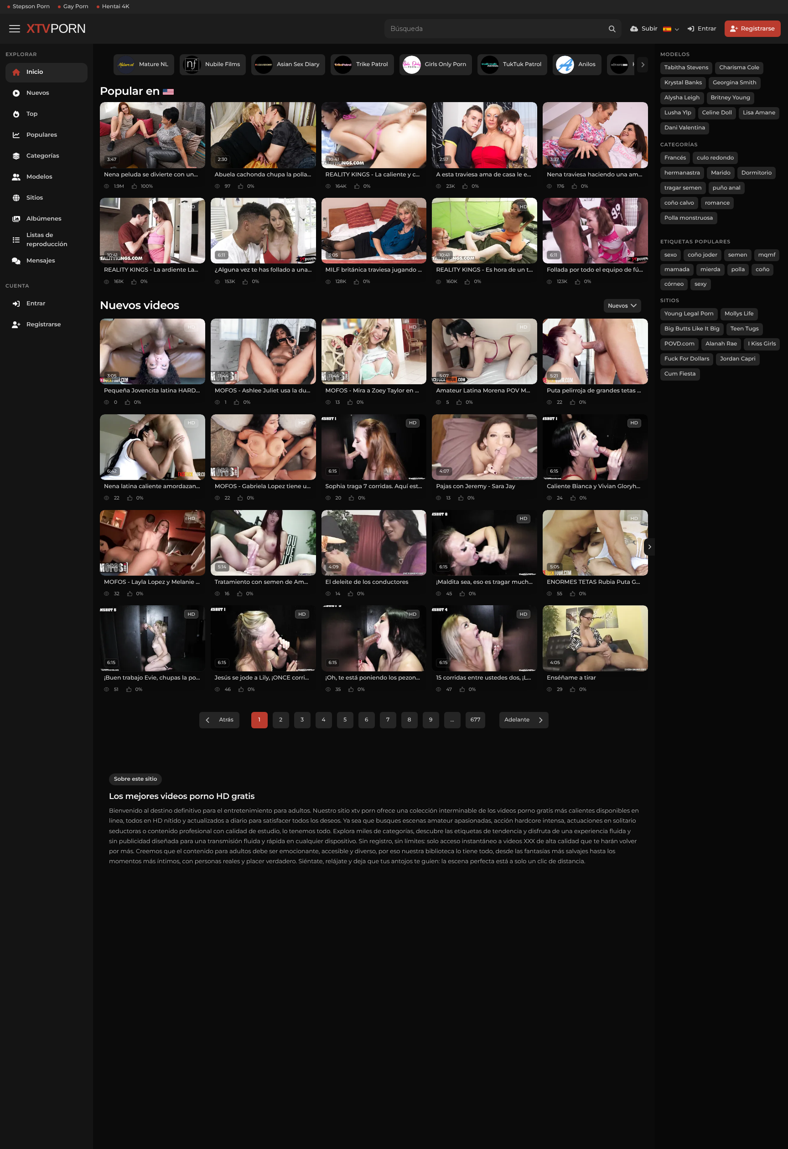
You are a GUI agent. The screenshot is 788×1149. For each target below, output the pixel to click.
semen (737, 255)
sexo (670, 255)
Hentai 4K (116, 6)
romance (717, 203)
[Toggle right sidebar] (649, 547)
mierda (710, 269)
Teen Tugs (745, 328)
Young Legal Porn (689, 313)
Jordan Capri (737, 359)
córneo (674, 284)
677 (476, 719)
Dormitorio (756, 173)
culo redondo (715, 158)
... (452, 719)
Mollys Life (739, 313)
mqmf (767, 255)
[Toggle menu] (14, 29)
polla (738, 269)
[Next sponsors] (642, 64)
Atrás (226, 719)
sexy (700, 284)
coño (762, 269)
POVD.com (679, 343)
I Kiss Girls (762, 343)
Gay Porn (75, 6)
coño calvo (679, 203)
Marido (721, 173)
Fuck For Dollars (686, 359)
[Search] (612, 28)
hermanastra (682, 173)
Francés (675, 158)
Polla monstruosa (688, 218)
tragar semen (683, 188)
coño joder (702, 255)
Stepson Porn (31, 6)
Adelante (516, 719)
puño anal (727, 188)
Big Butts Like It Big (692, 328)
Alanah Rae (721, 343)
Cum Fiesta (680, 374)
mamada (677, 269)
